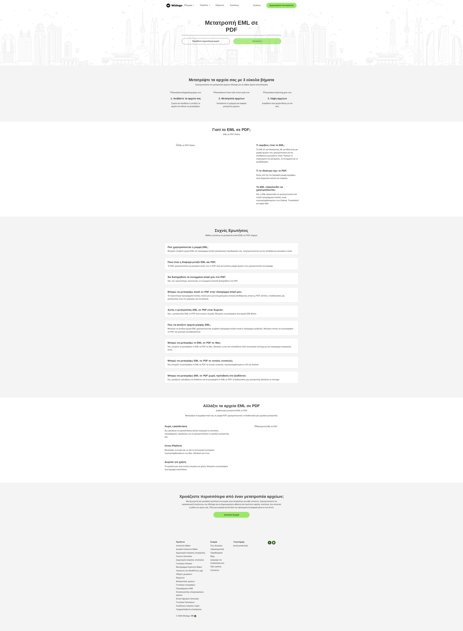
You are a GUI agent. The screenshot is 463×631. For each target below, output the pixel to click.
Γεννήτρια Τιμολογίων (185, 602)
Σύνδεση (257, 5)
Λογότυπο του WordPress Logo (189, 571)
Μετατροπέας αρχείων (185, 581)
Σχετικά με (234, 5)
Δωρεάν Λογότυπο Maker (187, 549)
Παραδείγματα (216, 553)
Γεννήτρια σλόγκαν (184, 564)
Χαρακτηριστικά (217, 549)
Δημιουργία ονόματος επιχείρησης (190, 553)
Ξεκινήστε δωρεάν (231, 515)
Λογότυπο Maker (183, 546)
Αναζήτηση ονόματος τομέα (187, 606)
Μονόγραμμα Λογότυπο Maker (189, 567)
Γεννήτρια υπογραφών (185, 585)
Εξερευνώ (220, 5)
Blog (212, 556)
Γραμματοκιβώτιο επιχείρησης (189, 609)
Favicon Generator (184, 556)
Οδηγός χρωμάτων (184, 574)
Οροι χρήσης (215, 567)
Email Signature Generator (187, 599)
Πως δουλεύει (216, 546)
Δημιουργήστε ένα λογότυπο (281, 5)
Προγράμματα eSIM (184, 588)
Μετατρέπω (257, 41)
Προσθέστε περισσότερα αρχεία (205, 41)
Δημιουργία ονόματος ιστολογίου (190, 560)
